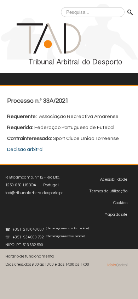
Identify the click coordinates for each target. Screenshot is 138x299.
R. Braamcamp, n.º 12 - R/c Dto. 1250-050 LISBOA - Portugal (34, 185)
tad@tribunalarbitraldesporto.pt (34, 193)
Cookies (120, 203)
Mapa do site (115, 214)
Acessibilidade (113, 179)
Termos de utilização (108, 191)
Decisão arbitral (25, 149)
